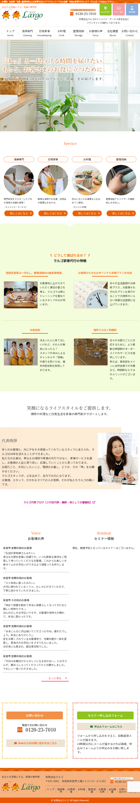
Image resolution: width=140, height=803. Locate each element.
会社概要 (112, 33)
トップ (10, 33)
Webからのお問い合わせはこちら (37, 743)
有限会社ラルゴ (61, 800)
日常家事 (44, 33)
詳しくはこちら (19, 213)
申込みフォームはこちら (108, 726)
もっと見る (55, 678)
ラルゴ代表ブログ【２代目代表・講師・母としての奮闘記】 (58, 502)
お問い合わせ (129, 33)
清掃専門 (27, 33)
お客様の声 (95, 33)
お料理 (61, 33)
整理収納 (78, 33)
